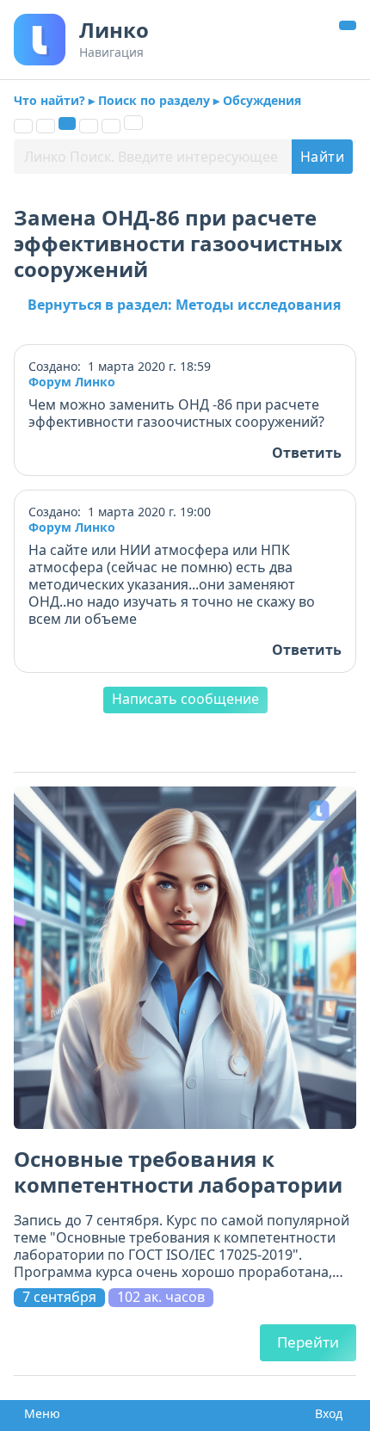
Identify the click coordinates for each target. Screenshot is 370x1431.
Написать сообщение (185, 698)
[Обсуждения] (67, 123)
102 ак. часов (161, 1297)
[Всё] (23, 126)
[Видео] (111, 126)
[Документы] (45, 126)
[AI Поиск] (133, 122)
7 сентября (59, 1297)
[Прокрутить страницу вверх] (347, 25)
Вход (325, 1414)
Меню (37, 1414)
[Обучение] (88, 126)
